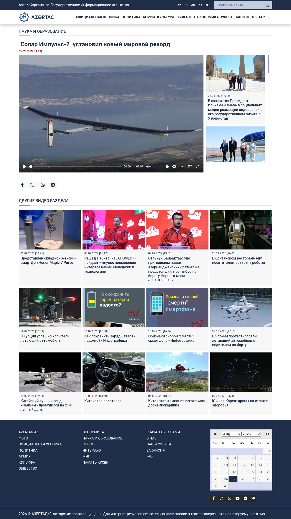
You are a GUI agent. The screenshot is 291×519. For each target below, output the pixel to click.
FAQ (149, 456)
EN (193, 5)
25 (234, 479)
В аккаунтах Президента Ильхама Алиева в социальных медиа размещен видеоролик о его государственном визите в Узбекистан (235, 110)
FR (207, 5)
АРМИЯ (149, 17)
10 (226, 465)
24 (226, 479)
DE (200, 5)
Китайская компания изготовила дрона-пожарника (176, 403)
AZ (179, 5)
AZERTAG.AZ (28, 432)
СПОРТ (88, 444)
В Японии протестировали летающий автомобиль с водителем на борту (234, 340)
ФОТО (23, 438)
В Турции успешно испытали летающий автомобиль (44, 338)
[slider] (75, 166)
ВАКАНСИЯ (155, 450)
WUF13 (226, 17)
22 (269, 472)
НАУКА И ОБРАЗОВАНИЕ (42, 31)
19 (244, 472)
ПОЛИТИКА (131, 17)
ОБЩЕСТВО (185, 17)
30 (216, 486)
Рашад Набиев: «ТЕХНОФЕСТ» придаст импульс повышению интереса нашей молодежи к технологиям (110, 265)
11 (234, 465)
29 (269, 479)
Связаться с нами (163, 432)
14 (260, 465)
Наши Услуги (158, 444)
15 (269, 465)
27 (252, 479)
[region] (238, 108)
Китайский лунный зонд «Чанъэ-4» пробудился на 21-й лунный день (46, 405)
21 (260, 472)
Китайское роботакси (102, 401)
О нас (151, 438)
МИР (86, 456)
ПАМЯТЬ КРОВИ (96, 462)
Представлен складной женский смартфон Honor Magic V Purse (48, 260)
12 (244, 465)
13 (252, 465)
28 (260, 479)
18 (234, 472)
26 (244, 479)
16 (216, 472)
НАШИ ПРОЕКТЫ (248, 17)
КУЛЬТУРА (165, 17)
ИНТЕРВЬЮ (92, 450)
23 (216, 479)
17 (226, 472)
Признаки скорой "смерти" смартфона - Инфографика (171, 338)
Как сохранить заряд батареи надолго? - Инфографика (109, 338)
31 (226, 486)
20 (252, 472)
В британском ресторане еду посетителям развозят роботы (238, 260)
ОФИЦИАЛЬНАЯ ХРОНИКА (97, 17)
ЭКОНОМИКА (208, 17)
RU (186, 5)
